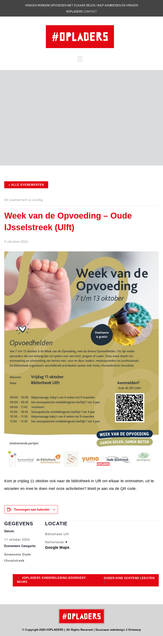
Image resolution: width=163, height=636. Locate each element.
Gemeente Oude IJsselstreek (17, 557)
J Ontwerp (133, 629)
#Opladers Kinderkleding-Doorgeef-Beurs (52, 579)
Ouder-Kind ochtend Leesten (129, 578)
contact (90, 11)
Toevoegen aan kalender (32, 509)
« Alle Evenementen (26, 184)
